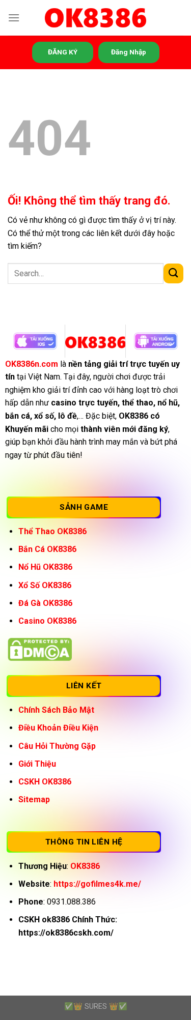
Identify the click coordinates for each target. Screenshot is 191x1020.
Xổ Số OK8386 (44, 585)
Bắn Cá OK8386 (47, 549)
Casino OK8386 (47, 621)
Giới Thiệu (37, 764)
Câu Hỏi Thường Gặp (57, 746)
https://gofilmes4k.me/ (97, 884)
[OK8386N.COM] (96, 18)
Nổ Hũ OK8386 (45, 567)
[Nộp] (173, 273)
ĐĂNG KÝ (62, 52)
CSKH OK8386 (44, 781)
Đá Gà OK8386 (45, 603)
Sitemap (34, 799)
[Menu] (14, 17)
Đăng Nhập (128, 52)
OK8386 (85, 866)
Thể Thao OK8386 (52, 531)
